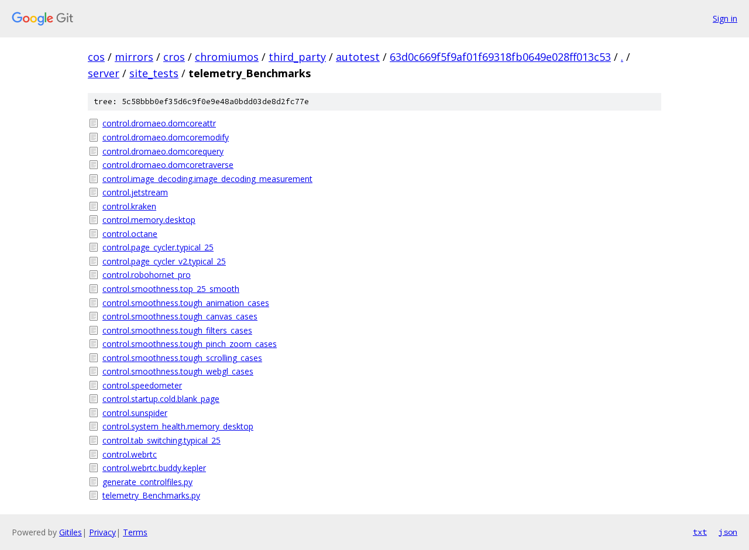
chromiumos (227, 57)
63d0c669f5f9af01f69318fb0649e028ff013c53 (500, 57)
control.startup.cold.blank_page (160, 398)
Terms (135, 532)
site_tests (153, 73)
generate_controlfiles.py (147, 481)
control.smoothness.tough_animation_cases (185, 302)
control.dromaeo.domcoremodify (165, 137)
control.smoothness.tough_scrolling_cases (182, 357)
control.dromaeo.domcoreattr (159, 123)
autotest (358, 57)
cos (96, 57)
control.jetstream (135, 192)
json (728, 532)
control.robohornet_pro (146, 274)
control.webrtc (129, 454)
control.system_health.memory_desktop (177, 426)
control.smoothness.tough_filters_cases (177, 330)
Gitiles (70, 532)
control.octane (129, 233)
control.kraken (129, 206)
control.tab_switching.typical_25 (161, 440)
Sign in (725, 18)
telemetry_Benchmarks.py (151, 495)
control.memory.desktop (148, 219)
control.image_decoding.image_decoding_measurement (207, 178)
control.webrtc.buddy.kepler (154, 467)
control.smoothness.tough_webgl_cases (177, 371)
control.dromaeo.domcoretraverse (167, 164)
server (103, 73)
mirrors (134, 57)
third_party (297, 57)
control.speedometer (142, 385)
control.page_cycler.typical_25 (158, 247)
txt (700, 532)
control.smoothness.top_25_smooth (170, 288)
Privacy (102, 532)
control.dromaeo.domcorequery (163, 151)
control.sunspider (134, 412)
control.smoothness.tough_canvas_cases (179, 316)
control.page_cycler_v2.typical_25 (164, 261)
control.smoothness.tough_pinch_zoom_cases (189, 343)
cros (174, 57)
